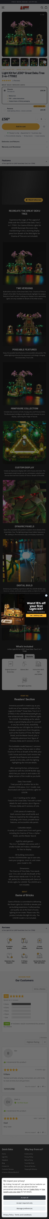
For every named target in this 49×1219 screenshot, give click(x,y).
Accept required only (24, 1203)
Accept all (24, 1197)
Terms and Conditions (23, 1215)
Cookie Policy (34, 1189)
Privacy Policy (8, 1215)
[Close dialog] (46, 596)
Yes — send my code (36, 615)
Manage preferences (24, 1208)
